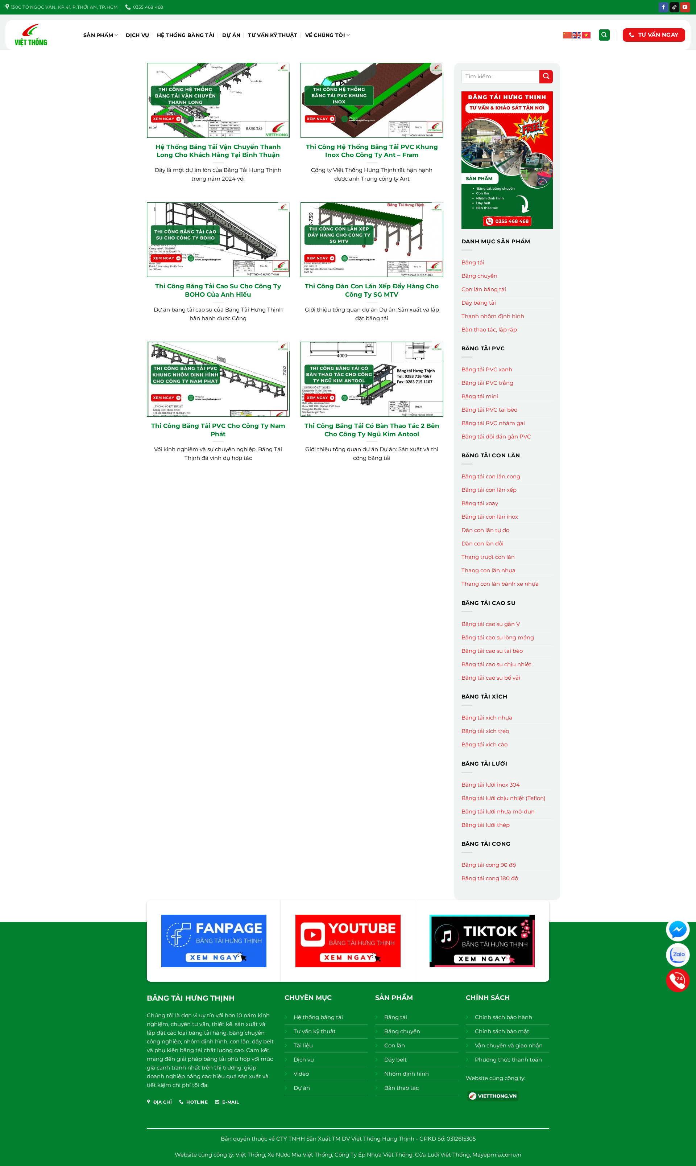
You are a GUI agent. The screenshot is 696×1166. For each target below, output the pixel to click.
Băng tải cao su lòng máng (497, 637)
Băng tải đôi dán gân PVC (496, 436)
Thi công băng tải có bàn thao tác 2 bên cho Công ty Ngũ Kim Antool (371, 429)
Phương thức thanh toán (508, 1059)
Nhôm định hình (406, 1073)
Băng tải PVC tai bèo (489, 409)
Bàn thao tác (401, 1087)
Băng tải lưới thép (485, 824)
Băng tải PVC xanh (486, 369)
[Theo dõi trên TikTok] (674, 7)
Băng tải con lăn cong (490, 476)
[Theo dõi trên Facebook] (663, 7)
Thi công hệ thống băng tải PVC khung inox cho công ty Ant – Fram (372, 150)
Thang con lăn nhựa (488, 570)
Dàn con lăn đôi (482, 543)
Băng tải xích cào (484, 744)
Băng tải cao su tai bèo (492, 650)
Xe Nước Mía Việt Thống (300, 1154)
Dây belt (395, 1059)
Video (301, 1073)
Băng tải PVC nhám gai (493, 423)
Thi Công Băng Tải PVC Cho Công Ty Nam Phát (218, 429)
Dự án (231, 35)
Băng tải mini (479, 396)
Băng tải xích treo (485, 731)
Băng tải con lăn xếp (489, 489)
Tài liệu (303, 1045)
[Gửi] (546, 76)
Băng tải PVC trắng (487, 382)
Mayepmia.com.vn (496, 1154)
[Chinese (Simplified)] (567, 34)
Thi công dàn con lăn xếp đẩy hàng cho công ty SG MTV (372, 290)
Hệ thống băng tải (186, 35)
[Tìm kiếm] (604, 35)
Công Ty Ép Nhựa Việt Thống (374, 1154)
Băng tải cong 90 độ (488, 864)
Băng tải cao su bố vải (490, 677)
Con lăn (394, 1045)
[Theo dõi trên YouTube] (685, 7)
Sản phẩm (98, 35)
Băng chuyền (479, 275)
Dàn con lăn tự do (485, 530)
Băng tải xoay (479, 503)
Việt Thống (250, 1154)
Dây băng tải (478, 302)
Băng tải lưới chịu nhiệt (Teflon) (503, 798)
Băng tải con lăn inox (489, 516)
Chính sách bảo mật (502, 1031)
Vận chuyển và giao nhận (509, 1045)
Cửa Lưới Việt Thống (442, 1154)
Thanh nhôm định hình (492, 316)
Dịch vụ (137, 35)
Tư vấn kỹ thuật (272, 35)
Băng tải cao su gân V (490, 624)
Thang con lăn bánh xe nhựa (500, 583)
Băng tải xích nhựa (486, 717)
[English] (577, 34)
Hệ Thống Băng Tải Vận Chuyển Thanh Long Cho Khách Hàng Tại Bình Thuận (218, 150)
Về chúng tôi (325, 35)
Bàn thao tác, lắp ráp (489, 329)
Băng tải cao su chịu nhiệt (496, 664)
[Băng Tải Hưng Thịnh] (41, 35)
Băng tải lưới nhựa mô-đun (498, 811)
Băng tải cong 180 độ (489, 878)
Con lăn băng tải (483, 289)
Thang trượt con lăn (488, 556)
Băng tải (472, 262)
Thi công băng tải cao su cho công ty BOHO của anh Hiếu (218, 290)
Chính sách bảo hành (503, 1017)
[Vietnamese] (586, 34)
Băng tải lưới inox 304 (490, 784)
